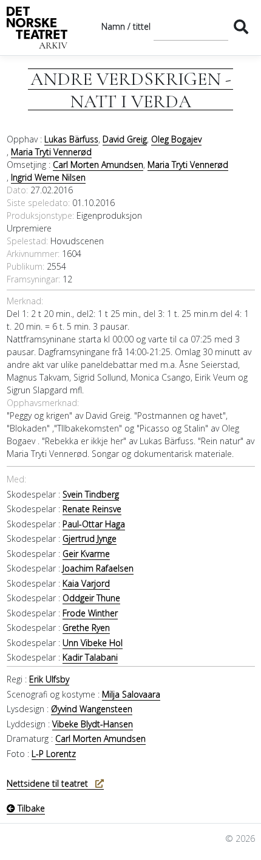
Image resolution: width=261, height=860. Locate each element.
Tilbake (30, 808)
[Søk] (241, 26)
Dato (16, 190)
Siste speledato (37, 202)
